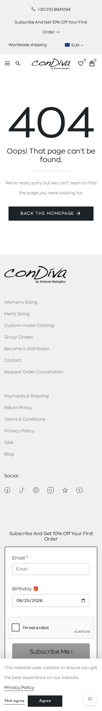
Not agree (15, 701)
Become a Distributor (27, 349)
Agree (45, 701)
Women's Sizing (20, 302)
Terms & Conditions (24, 419)
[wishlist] (81, 64)
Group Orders (18, 337)
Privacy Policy (19, 431)
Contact (13, 360)
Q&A (9, 442)
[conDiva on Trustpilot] (65, 490)
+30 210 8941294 (54, 9)
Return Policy (18, 408)
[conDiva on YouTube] (79, 490)
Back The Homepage (47, 213)
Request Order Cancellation (33, 372)
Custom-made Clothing (29, 325)
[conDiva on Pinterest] (36, 490)
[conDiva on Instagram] (51, 490)
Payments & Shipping (26, 396)
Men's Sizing (17, 314)
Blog (9, 454)
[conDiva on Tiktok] (22, 490)
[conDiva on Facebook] (7, 490)
